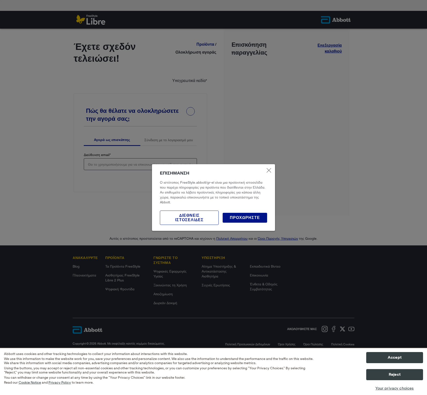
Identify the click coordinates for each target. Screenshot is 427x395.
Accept (395, 357)
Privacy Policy (59, 383)
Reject (395, 375)
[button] (245, 218)
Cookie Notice (30, 383)
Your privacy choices (394, 389)
